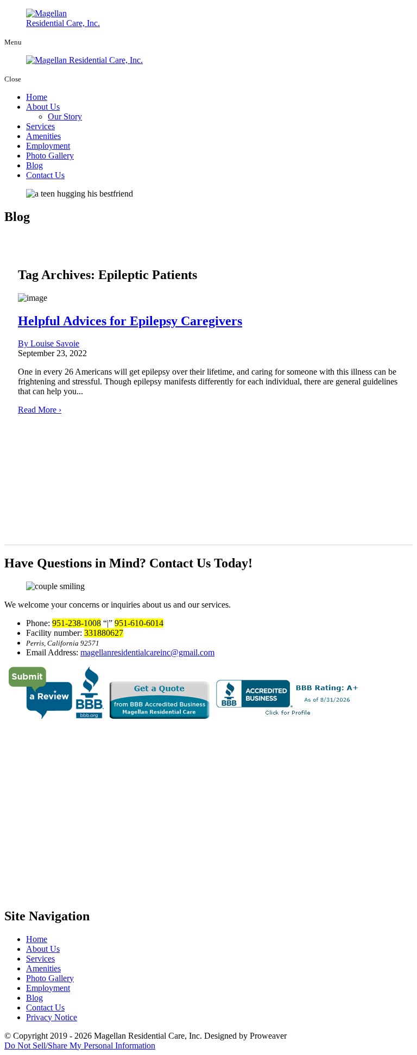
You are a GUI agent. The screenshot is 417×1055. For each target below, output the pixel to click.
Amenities (43, 136)
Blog (34, 165)
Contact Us (45, 175)
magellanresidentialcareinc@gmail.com (147, 652)
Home (36, 97)
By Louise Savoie (48, 343)
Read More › (39, 409)
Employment (48, 145)
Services (40, 126)
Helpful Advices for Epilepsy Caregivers (130, 321)
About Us (43, 106)
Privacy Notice (51, 1017)
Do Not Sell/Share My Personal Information (79, 1045)
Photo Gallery (50, 155)
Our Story (65, 116)
